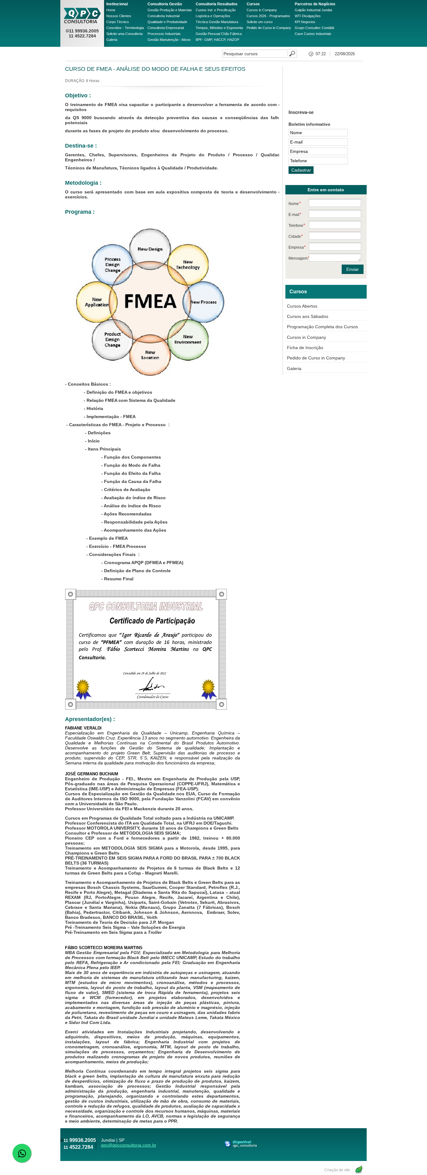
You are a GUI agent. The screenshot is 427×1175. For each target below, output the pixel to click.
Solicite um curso (260, 22)
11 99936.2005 (84, 30)
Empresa (297, 247)
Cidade (296, 236)
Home (110, 10)
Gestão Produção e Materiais (170, 10)
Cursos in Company (262, 10)
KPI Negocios (305, 22)
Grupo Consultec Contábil (314, 28)
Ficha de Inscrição (305, 347)
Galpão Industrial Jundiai (313, 10)
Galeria (111, 39)
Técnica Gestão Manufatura (217, 22)
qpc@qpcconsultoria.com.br (128, 1145)
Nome (294, 203)
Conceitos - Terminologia (125, 28)
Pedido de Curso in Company (269, 28)
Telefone (297, 225)
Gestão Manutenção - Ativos (169, 39)
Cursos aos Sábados (307, 316)
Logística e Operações (213, 16)
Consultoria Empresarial (166, 28)
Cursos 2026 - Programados (268, 16)
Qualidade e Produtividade (167, 22)
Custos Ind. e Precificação (216, 10)
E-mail (295, 214)
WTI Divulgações (308, 16)
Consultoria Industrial (163, 16)
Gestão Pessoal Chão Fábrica (219, 34)
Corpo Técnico (117, 22)
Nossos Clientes (118, 16)
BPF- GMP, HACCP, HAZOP (217, 39)
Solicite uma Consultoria (124, 34)
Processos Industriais (164, 34)
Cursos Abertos (302, 306)
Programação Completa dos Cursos (322, 326)
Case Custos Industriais (313, 34)
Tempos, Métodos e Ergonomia (219, 28)
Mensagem (299, 258)
